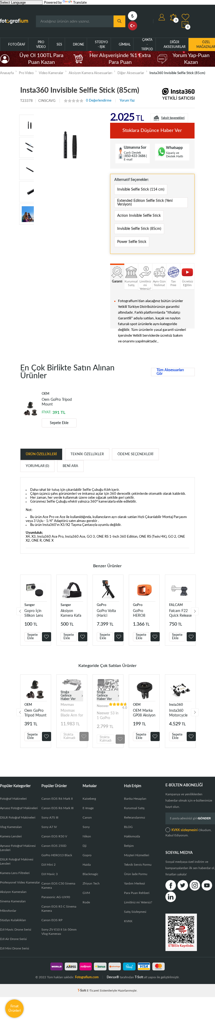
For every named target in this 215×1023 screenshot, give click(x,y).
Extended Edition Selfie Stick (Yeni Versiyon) (145, 202)
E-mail (128, 159)
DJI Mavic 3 (49, 874)
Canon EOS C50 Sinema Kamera (58, 885)
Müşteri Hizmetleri (136, 855)
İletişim (129, 845)
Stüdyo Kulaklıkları (13, 920)
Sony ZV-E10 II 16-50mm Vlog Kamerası (59, 931)
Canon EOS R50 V (54, 836)
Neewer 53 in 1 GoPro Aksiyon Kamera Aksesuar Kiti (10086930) (108, 715)
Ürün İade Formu (135, 874)
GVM (86, 892)
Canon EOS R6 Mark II (57, 798)
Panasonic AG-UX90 (55, 897)
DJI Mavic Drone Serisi (15, 929)
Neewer (103, 706)
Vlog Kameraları (11, 827)
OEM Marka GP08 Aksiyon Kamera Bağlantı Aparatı (144, 713)
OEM (28, 705)
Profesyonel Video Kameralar (20, 882)
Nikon (87, 836)
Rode (86, 902)
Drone (78, 44)
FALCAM (176, 605)
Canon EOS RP (51, 920)
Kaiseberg (89, 798)
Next (195, 611)
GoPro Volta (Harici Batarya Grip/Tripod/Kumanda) (108, 613)
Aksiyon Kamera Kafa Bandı (71, 613)
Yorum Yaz (127, 100)
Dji (85, 845)
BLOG (128, 827)
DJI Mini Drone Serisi (14, 948)
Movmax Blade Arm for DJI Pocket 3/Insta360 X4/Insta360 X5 (72, 713)
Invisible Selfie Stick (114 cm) (140, 189)
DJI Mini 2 (48, 864)
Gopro (87, 855)
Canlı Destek (132, 152)
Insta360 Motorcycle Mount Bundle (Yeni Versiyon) (179, 713)
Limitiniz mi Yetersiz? (138, 902)
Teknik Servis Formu (138, 864)
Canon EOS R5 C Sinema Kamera (58, 908)
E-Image (88, 808)
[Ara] (119, 21)
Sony (86, 827)
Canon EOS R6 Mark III (57, 808)
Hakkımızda (132, 836)
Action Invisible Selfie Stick (139, 216)
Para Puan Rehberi (136, 892)
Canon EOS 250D (53, 845)
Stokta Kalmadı (69, 736)
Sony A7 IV (49, 827)
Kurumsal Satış (134, 808)
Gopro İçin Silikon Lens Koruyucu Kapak (33, 613)
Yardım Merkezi (134, 883)
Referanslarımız (134, 817)
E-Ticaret (93, 990)
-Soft (82, 990)
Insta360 (176, 705)
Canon (87, 817)
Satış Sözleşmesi (135, 911)
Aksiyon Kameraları (13, 891)
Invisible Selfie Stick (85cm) (139, 229)
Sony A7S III (49, 817)
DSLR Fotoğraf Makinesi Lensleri (16, 861)
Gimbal (125, 44)
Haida (87, 864)
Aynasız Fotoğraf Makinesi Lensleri (18, 848)
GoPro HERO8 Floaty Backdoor (140, 613)
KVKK (128, 921)
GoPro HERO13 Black (56, 855)
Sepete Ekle (59, 423)
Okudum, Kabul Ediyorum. (188, 833)
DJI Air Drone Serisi (13, 939)
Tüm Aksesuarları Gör (170, 372)
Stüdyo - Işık (101, 44)
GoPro (101, 605)
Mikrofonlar (8, 910)
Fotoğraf (16, 44)
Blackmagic (90, 874)
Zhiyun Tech (91, 883)
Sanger (29, 605)
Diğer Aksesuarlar (175, 44)
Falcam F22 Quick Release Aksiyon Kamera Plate (180, 613)
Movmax (67, 705)
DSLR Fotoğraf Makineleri (17, 817)
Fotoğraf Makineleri (13, 798)
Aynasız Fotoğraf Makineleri (19, 808)
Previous (20, 611)
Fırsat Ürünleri (14, 1008)
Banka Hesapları (135, 798)
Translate (80, 2)
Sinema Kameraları (13, 901)
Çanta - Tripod (147, 44)
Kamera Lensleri (11, 836)
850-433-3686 (135, 156)
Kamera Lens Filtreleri (15, 873)
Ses (59, 44)
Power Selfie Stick (131, 242)
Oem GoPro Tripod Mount (57, 402)
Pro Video (41, 44)
